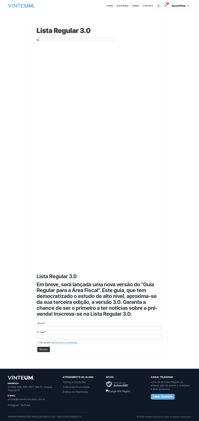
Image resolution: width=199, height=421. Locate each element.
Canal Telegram (162, 396)
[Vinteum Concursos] (21, 6)
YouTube (25, 405)
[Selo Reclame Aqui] (117, 384)
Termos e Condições (74, 382)
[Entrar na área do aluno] (158, 6)
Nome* (41, 323)
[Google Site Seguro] (118, 391)
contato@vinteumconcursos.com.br (26, 399)
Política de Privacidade (76, 387)
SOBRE (135, 6)
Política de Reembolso (75, 391)
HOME (109, 6)
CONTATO (148, 6)
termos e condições (66, 342)
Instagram (13, 405)
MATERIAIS (122, 6)
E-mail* (41, 332)
